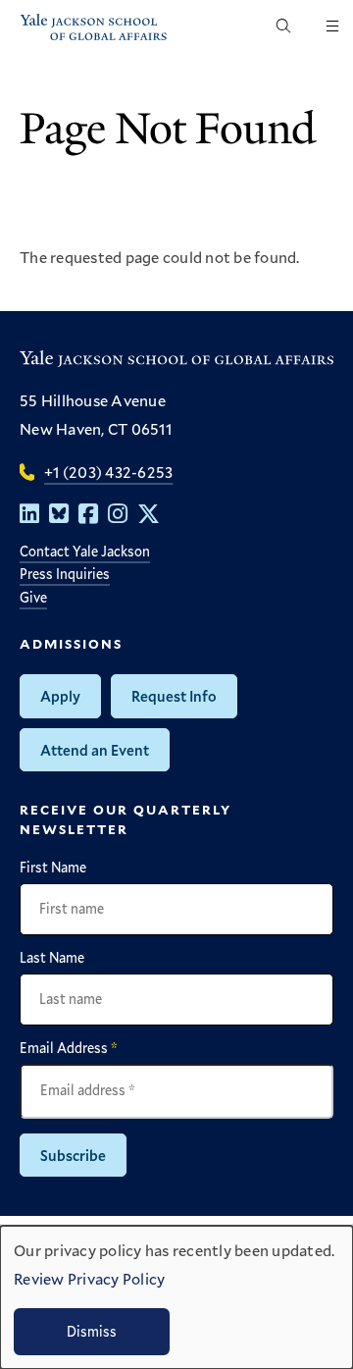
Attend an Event (94, 750)
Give (33, 597)
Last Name (52, 958)
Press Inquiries (65, 573)
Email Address (69, 1048)
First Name (53, 867)
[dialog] (176, 1297)
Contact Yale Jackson (85, 551)
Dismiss (92, 1331)
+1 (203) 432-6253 (108, 471)
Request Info (174, 696)
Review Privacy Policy (89, 1278)
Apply (60, 696)
